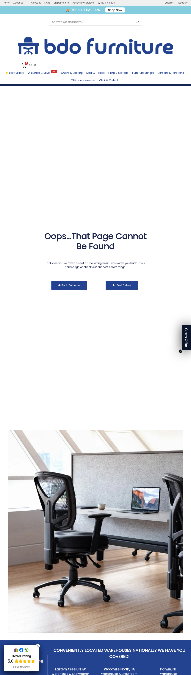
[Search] (137, 22)
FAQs (47, 2)
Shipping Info (61, 2)
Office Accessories (83, 80)
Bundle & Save (44, 72)
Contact (36, 2)
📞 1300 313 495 (106, 2)
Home (6, 2)
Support (169, 2)
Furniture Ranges (143, 73)
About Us (18, 2)
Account (183, 2)
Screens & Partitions (171, 73)
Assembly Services (83, 2)
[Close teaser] (180, 351)
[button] (186, 337)
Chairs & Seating (72, 73)
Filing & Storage (118, 73)
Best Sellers (16, 73)
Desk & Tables (95, 73)
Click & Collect (108, 80)
